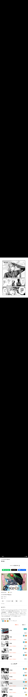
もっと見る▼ (14, 663)
